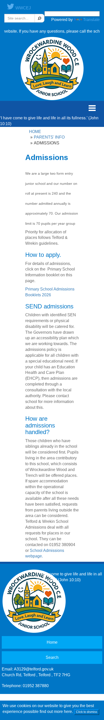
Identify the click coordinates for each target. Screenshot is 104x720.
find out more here (56, 711)
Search (52, 657)
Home (35, 131)
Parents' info (49, 137)
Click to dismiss (86, 712)
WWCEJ (22, 8)
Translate (91, 19)
